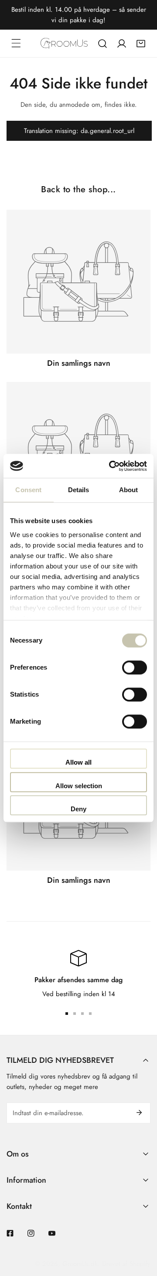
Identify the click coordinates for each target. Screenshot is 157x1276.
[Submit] (139, 1112)
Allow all (78, 762)
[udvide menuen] (16, 43)
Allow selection (78, 785)
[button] (140, 43)
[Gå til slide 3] (82, 1013)
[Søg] (102, 43)
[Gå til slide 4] (90, 1013)
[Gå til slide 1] (66, 1013)
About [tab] (128, 489)
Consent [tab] (28, 489)
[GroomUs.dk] (64, 43)
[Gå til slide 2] (74, 1013)
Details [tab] (78, 489)
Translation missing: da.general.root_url (79, 131)
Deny (78, 809)
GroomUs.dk (80, 1264)
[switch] (134, 667)
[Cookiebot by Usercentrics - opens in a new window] (111, 466)
